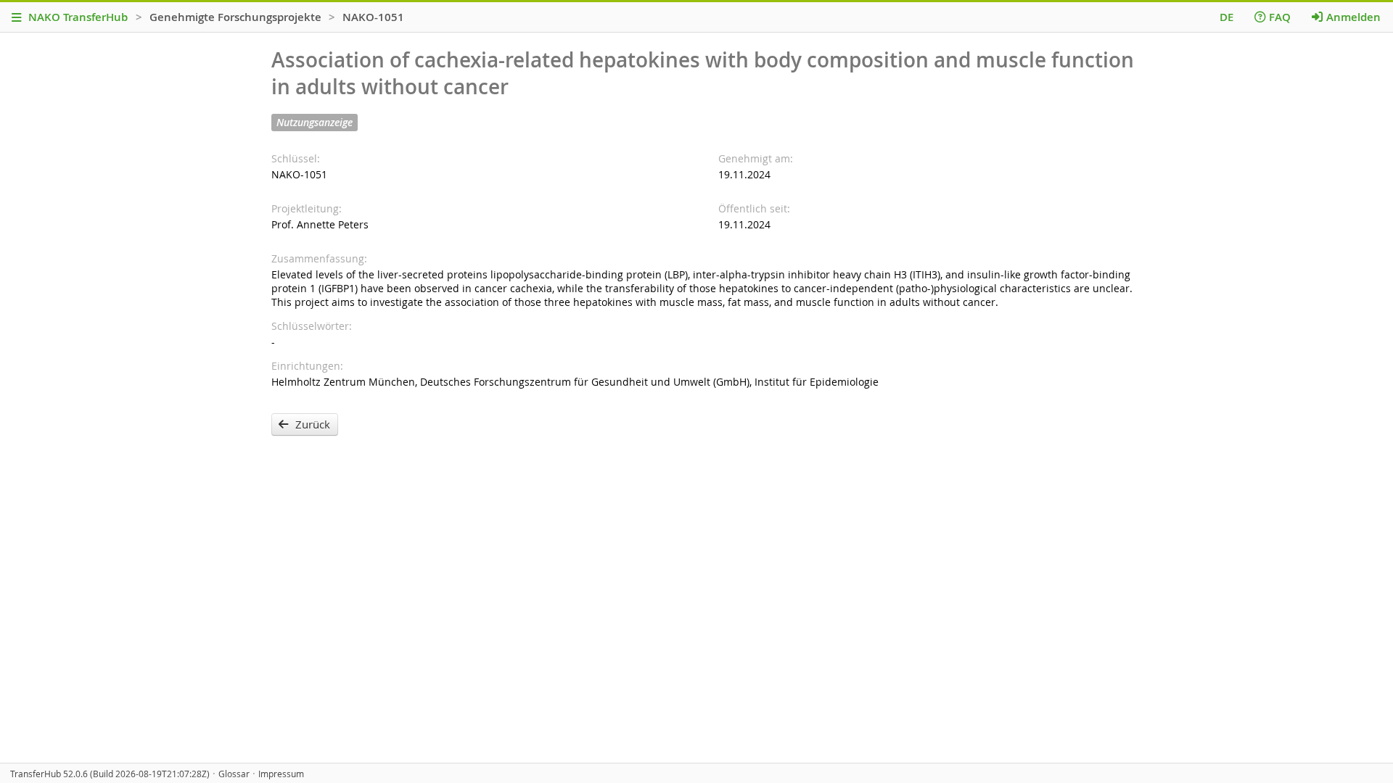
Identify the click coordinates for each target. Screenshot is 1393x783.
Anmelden (1353, 17)
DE (1226, 17)
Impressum (281, 773)
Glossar (234, 773)
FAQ (1280, 17)
